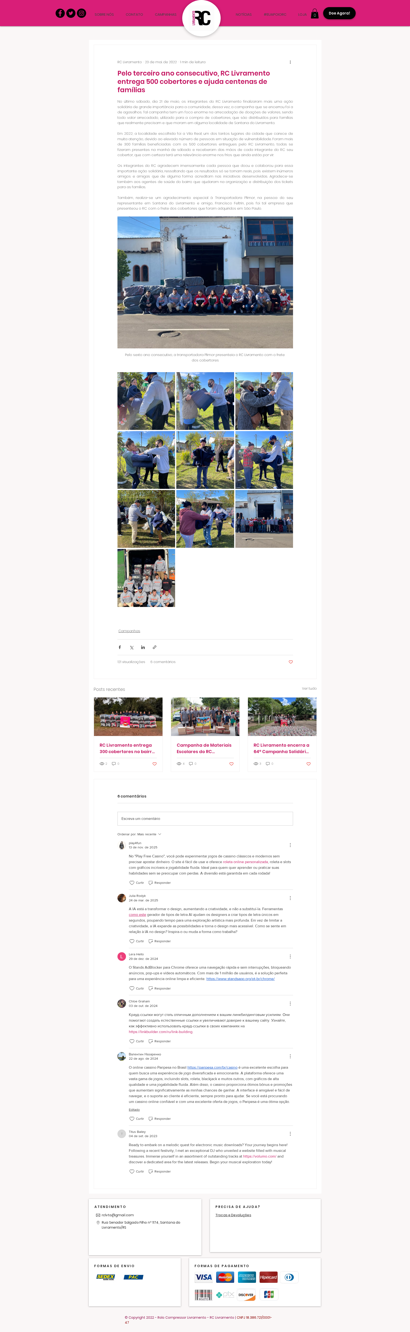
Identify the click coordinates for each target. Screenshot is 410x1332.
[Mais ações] (290, 62)
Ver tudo (309, 688)
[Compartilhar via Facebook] (119, 647)
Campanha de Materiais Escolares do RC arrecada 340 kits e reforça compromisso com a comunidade (204, 748)
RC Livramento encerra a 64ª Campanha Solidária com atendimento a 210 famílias (281, 748)
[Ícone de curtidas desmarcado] (132, 883)
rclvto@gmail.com (118, 1215)
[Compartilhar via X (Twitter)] (131, 647)
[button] (315, 14)
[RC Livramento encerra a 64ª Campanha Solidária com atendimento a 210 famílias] (282, 716)
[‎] (224, 14)
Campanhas (129, 631)
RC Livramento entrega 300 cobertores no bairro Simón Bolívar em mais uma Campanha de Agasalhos (127, 748)
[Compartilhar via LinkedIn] (143, 647)
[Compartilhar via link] (154, 647)
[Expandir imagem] (146, 401)
